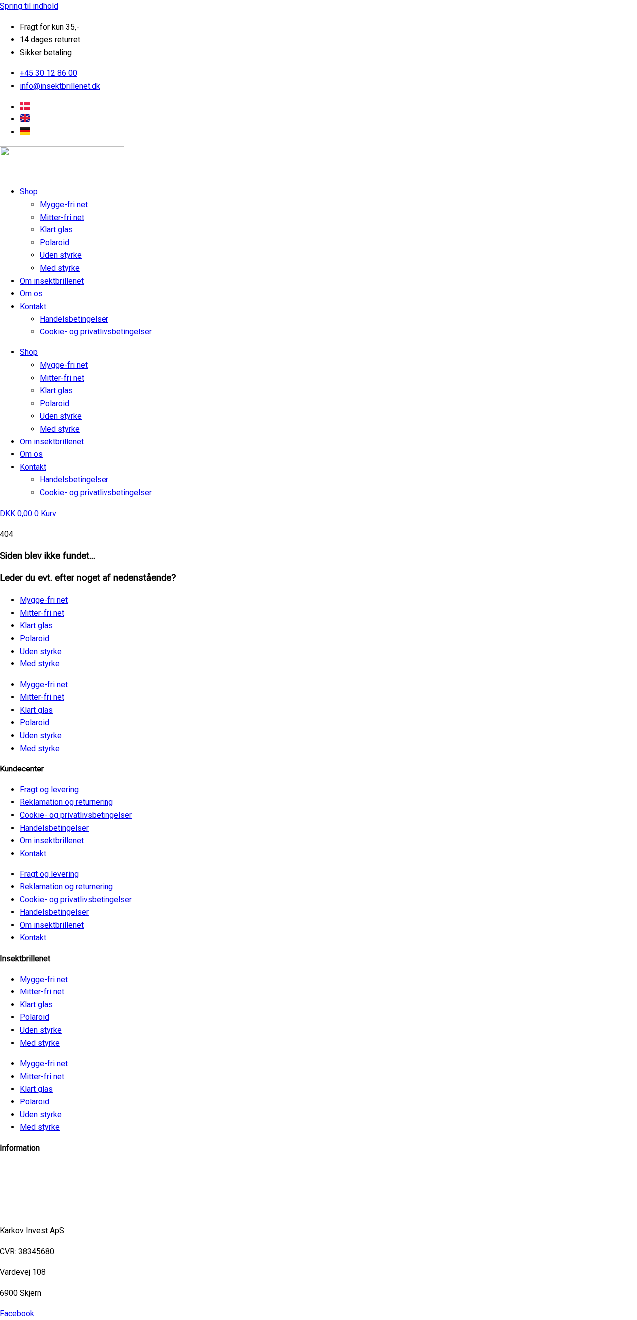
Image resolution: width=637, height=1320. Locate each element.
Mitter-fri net (62, 217)
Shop (29, 191)
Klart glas (56, 229)
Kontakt (33, 306)
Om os (31, 293)
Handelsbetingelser (74, 319)
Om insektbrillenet (52, 281)
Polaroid (54, 242)
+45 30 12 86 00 (28, 1209)
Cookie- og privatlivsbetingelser (96, 331)
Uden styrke (61, 255)
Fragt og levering (49, 789)
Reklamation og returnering (66, 802)
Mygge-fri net (64, 204)
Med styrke (60, 268)
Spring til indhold (29, 6)
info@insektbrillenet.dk (40, 1168)
